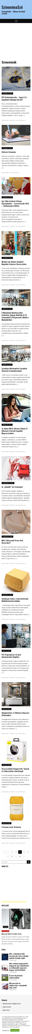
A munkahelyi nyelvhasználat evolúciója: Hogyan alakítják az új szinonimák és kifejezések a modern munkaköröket (15, 316)
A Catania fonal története (11, 827)
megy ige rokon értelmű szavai (11, 934)
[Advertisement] (16, 40)
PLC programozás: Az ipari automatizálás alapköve (11, 655)
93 (20, 856)
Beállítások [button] (5, 1030)
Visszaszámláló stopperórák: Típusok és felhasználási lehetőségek (15, 770)
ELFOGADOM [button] (14, 1030)
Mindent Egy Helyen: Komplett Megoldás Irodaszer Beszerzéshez (14, 263)
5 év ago (5, 927)
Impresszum (7, 1007)
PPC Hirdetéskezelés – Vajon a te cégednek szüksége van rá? (14, 98)
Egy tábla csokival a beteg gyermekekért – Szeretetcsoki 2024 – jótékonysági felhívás (15, 203)
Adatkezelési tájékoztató (12, 1003)
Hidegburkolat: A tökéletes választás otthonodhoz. (15, 714)
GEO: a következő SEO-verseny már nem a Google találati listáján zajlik (18, 956)
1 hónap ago (13, 960)
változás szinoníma (9, 152)
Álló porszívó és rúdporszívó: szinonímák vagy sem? (18, 985)
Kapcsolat (6, 1010)
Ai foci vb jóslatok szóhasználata (15, 976)
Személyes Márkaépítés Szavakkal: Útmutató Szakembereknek (14, 369)
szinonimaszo (21, 120)
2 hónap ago (13, 972)
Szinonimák (5, 172)
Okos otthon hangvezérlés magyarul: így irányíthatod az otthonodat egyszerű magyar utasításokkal (19, 966)
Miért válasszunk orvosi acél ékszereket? (12, 541)
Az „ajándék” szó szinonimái (12, 487)
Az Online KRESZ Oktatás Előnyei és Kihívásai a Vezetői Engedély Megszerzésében (15, 430)
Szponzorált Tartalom (8, 120)
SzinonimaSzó (12, 7)
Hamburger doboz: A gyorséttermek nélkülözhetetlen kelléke (15, 600)
